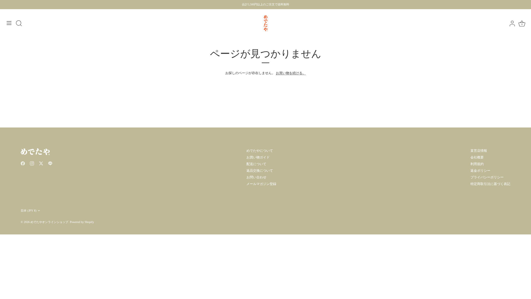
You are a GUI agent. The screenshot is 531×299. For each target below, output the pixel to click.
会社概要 (477, 157)
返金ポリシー (480, 170)
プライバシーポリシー (487, 177)
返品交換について (259, 170)
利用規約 (477, 164)
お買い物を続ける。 (291, 73)
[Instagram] (32, 163)
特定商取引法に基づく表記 (490, 184)
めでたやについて (259, 150)
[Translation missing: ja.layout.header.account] (512, 23)
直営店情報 (478, 150)
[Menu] (9, 23)
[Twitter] (41, 163)
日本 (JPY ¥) (29, 210)
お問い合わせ (256, 177)
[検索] (18, 23)
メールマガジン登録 (261, 184)
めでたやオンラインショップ (49, 222)
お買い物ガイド (258, 157)
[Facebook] (23, 163)
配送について (256, 164)
